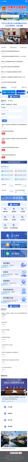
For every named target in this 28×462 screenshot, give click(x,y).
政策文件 (3, 100)
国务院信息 (13, 47)
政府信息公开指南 (8, 171)
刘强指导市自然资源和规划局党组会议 (10, 51)
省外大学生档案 (5, 329)
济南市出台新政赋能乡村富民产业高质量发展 (12, 61)
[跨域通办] (14, 282)
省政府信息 (23, 47)
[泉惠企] (14, 273)
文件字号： (4, 113)
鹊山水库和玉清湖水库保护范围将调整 (10, 66)
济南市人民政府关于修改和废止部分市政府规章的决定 (14, 125)
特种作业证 (4, 322)
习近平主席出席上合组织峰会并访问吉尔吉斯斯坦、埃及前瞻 (14, 24)
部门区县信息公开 (21, 179)
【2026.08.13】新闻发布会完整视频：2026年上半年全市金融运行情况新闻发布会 (13, 398)
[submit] (23, 16)
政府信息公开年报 (21, 175)
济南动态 (3, 87)
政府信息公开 (5, 166)
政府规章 (3, 104)
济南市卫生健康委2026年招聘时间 (10, 352)
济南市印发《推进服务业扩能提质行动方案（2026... (13, 77)
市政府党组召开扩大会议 (7, 43)
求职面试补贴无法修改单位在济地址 (10, 360)
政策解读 (10, 100)
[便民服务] (14, 264)
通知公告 (24, 87)
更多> (25, 100)
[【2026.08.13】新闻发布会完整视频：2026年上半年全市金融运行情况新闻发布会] (14, 387)
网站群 (4, 1)
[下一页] (27, 92)
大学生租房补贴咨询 (6, 367)
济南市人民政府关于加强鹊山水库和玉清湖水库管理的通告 (14, 139)
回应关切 (3, 309)
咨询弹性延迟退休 (6, 337)
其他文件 (15, 104)
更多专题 (25, 92)
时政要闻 (3, 47)
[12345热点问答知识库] (14, 198)
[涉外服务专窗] (14, 299)
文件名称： (4, 107)
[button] (2, 440)
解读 (3, 133)
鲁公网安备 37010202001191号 (14, 459)
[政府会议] (9, 92)
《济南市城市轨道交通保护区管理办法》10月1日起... (13, 56)
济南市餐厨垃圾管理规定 (8, 131)
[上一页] (0, 92)
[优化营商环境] (14, 290)
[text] (10, 16)
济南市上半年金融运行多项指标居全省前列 (11, 71)
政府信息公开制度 (21, 171)
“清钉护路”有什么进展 (7, 344)
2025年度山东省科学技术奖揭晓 (8, 82)
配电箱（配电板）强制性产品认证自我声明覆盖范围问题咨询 (14, 314)
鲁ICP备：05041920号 (19, 457)
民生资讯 (14, 87)
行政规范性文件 (9, 104)
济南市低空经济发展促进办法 (9, 155)
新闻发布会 (4, 375)
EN (1, 1)
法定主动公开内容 (8, 175)
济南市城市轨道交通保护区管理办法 (10, 147)
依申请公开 (7, 179)
